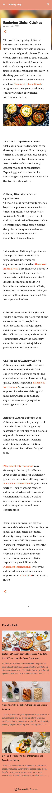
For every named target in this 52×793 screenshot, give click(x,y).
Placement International (27, 84)
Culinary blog (14, 4)
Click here (26, 575)
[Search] (48, 4)
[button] (5, 32)
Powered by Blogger (28, 789)
